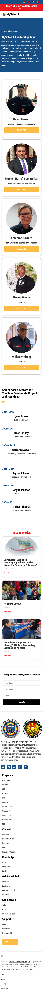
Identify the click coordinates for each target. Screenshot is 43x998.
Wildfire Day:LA (12, 603)
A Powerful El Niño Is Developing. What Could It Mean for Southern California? (20, 562)
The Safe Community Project (19, 962)
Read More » (8, 573)
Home (4, 31)
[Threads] (26, 767)
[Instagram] (20, 767)
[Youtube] (14, 767)
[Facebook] (3, 767)
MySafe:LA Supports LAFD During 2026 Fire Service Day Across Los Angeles (19, 645)
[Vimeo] (9, 767)
